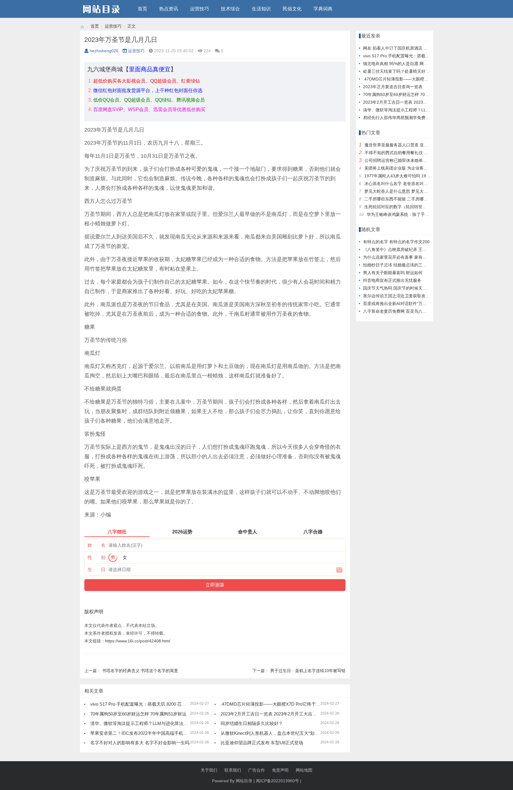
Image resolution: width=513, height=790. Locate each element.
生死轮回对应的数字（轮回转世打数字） (401, 206)
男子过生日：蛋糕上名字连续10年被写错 (308, 670)
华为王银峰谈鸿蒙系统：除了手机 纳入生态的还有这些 (417, 214)
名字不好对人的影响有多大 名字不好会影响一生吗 (139, 742)
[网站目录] (82, 26)
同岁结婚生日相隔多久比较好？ (252, 723)
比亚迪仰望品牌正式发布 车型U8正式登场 (262, 742)
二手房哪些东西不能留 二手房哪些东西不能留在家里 (412, 199)
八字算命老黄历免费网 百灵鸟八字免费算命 (403, 311)
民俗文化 (292, 8)
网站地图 (304, 770)
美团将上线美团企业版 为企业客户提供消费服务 (408, 168)
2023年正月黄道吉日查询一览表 (392, 86)
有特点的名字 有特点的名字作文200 (396, 241)
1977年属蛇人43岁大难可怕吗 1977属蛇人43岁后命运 (414, 175)
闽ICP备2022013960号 (277, 780)
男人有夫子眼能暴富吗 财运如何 (392, 272)
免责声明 (280, 770)
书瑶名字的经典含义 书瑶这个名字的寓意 (140, 670)
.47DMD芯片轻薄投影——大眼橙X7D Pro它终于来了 (273, 704)
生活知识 (261, 8)
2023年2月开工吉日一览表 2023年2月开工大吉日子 (271, 713)
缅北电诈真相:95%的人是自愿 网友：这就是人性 (408, 63)
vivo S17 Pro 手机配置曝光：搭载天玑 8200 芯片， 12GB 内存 (151, 704)
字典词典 (323, 8)
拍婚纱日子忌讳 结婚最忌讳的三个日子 (399, 265)
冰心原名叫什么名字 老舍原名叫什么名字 (402, 183)
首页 (142, 8)
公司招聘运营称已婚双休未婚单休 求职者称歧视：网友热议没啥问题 (427, 160)
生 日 (96, 569)
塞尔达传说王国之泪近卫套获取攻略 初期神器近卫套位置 (415, 295)
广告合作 (256, 770)
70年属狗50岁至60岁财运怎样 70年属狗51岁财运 (138, 713)
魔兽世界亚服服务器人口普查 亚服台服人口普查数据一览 (417, 145)
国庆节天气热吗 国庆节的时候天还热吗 (399, 288)
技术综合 (230, 8)
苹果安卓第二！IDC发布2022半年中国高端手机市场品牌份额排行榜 (156, 733)
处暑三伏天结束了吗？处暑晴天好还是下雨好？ (406, 71)
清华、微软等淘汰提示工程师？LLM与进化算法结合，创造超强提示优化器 (163, 723)
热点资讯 (168, 8)
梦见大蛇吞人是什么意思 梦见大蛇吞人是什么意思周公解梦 (419, 191)
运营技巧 (199, 8)
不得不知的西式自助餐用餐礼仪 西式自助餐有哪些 (411, 152)
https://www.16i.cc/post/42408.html (137, 641)
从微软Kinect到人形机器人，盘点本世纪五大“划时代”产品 (277, 733)
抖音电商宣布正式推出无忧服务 (392, 280)
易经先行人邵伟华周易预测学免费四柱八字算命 (406, 117)
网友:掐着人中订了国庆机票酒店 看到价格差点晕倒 (410, 48)
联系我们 (232, 770)
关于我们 (209, 770)
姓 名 (96, 545)
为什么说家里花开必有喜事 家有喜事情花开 (403, 257)
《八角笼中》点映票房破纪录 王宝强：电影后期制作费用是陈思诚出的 (428, 249)
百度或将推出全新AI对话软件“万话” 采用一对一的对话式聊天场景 (423, 303)
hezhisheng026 (104, 50)
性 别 (96, 557)
